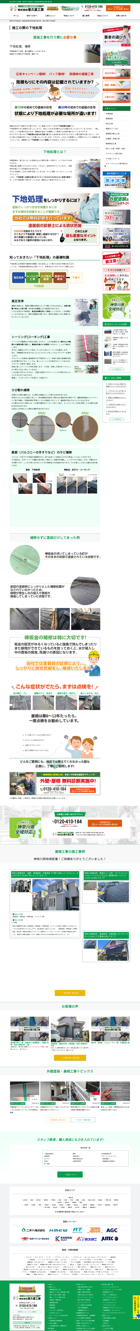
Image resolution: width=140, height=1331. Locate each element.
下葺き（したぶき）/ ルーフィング (88, 1264)
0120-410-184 (93, 6)
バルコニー (64, 1260)
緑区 (81, 1202)
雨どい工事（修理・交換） (116, 148)
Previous (8, 1034)
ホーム (16, 16)
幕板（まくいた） (96, 1267)
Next (132, 1034)
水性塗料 (32, 1260)
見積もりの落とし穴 (83, 1326)
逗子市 (77, 1207)
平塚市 (63, 1207)
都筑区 (67, 1202)
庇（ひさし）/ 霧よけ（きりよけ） (49, 1267)
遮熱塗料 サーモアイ (109, 1300)
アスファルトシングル (88, 1274)
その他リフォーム (113, 158)
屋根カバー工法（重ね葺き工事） (60, 1292)
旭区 (83, 1200)
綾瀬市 (85, 1205)
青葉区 (74, 1202)
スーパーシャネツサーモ (111, 1287)
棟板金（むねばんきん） (70, 1269)
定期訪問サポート (83, 1310)
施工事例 (51, 1328)
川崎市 (26, 1205)
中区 (71, 1200)
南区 (65, 1200)
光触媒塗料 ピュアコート (111, 1310)
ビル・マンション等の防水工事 (116, 164)
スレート (100, 1274)
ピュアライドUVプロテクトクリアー (114, 1313)
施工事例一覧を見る (71, 993)
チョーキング (39, 1257)
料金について (52, 1318)
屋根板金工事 (111, 143)
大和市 (100, 1205)
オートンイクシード (84, 1302)
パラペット (65, 1274)
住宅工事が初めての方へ (85, 1287)
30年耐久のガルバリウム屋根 (86, 1328)
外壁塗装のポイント (83, 1313)
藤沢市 (116, 1205)
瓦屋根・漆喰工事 (113, 138)
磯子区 (38, 1200)
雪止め (72, 1264)
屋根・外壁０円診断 (84, 1292)
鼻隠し (29, 1274)
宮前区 (61, 1205)
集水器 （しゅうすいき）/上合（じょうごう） (38, 1269)
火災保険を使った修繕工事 (58, 1326)
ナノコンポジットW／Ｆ (110, 1297)
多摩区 (69, 1205)
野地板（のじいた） (108, 1264)
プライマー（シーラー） (62, 1257)
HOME (50, 1284)
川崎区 (33, 1205)
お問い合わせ (121, 16)
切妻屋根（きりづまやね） (58, 1272)
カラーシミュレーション (85, 1297)
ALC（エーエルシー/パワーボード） (96, 1257)
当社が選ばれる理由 (109, 1318)
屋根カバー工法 (112, 128)
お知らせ (106, 1323)
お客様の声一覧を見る (71, 1058)
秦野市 (70, 1207)
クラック (28, 1257)
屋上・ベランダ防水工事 (57, 1297)
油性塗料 (113, 1257)
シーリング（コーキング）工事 (48, 1260)
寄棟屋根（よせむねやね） (38, 1272)
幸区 (40, 1205)
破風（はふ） (99, 1269)
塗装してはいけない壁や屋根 (86, 1321)
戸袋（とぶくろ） (69, 1267)
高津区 (54, 1205)
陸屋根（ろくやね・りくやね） (58, 1262)
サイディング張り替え (114, 153)
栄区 (32, 1200)
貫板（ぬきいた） (112, 1269)
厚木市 (55, 1207)
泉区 (60, 1200)
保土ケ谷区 (91, 1200)
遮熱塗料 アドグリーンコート (112, 1308)
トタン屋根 (111, 1262)
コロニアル (110, 1274)
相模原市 (92, 1207)
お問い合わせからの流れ (85, 1295)
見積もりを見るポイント (84, 1323)
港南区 (46, 1200)
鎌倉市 (85, 1207)
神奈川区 (108, 1200)
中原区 (47, 1205)
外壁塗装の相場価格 (56, 1321)
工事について (81, 1284)
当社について (71, 1174)
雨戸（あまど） (83, 1267)
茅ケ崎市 (47, 1207)
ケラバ (25, 1272)
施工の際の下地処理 (84, 1300)
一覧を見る (117, 369)
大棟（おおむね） (75, 1272)
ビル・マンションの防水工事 (59, 1315)
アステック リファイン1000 (112, 1289)
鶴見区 (116, 1200)
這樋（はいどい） (110, 1267)
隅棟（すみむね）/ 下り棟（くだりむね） (97, 1272)
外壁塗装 (109, 113)
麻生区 (76, 1205)
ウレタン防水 (98, 1260)
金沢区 (25, 1200)
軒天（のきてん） (86, 1269)
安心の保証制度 (83, 1308)
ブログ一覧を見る (84, 1120)
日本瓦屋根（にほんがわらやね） (94, 1262)
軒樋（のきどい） (39, 1274)
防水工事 (109, 123)
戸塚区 (53, 1200)
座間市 (92, 1205)
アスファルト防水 (85, 1260)
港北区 (60, 1202)
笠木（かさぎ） (31, 1267)
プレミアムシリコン (109, 1305)
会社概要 (106, 1321)
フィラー (49, 1257)
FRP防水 (75, 1274)
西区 (77, 1200)
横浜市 (71, 1197)
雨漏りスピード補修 (84, 1289)
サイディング (77, 1257)
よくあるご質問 (108, 1328)
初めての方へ (32, 16)
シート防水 (108, 1260)
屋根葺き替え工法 (113, 133)
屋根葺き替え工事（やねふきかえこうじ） (53, 1264)
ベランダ (73, 1260)
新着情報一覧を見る (58, 1120)
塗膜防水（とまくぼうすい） (36, 1262)
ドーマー (116, 1272)
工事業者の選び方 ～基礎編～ (86, 1315)
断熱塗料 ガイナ (108, 1292)
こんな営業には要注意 (83, 1318)
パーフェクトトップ (109, 1302)
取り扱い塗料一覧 (107, 1284)
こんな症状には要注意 (85, 1305)
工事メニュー (50, 16)
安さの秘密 (53, 1323)
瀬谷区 (100, 1200)
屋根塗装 (109, 118)
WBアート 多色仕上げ (110, 1295)
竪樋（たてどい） (53, 1274)
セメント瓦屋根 (76, 1262)
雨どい (57, 1269)
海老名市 (107, 1205)
